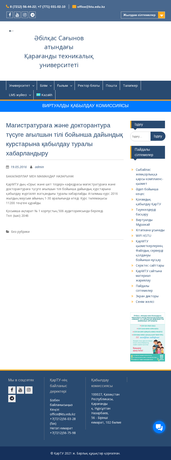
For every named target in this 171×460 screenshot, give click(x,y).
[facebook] (9, 15)
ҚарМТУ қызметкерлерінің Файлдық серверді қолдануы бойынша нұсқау (149, 250)
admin (39, 167)
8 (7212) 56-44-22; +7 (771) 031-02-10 (37, 6)
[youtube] (17, 15)
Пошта (111, 85)
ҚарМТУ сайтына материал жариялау (149, 275)
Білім (43, 85)
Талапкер (130, 85)
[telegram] (32, 15)
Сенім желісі (145, 301)
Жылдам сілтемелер (139, 15)
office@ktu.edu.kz (91, 6)
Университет (19, 85)
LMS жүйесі (18, 94)
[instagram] (25, 15)
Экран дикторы (147, 296)
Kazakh (46, 94)
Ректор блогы (89, 85)
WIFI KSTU (143, 235)
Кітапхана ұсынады (150, 230)
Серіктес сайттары (150, 265)
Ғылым (62, 85)
